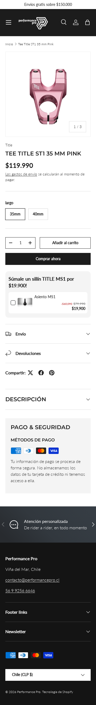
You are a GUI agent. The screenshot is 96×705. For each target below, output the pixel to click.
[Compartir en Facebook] (41, 372)
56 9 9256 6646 (20, 590)
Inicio (9, 44)
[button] (87, 22)
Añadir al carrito (65, 242)
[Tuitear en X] (30, 372)
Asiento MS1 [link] (44, 296)
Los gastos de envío (21, 174)
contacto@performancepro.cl (32, 579)
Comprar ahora (48, 258)
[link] (25, 302)
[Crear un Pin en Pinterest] (51, 372)
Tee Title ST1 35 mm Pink (36, 44)
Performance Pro (29, 692)
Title (8, 145)
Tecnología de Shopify (57, 692)
